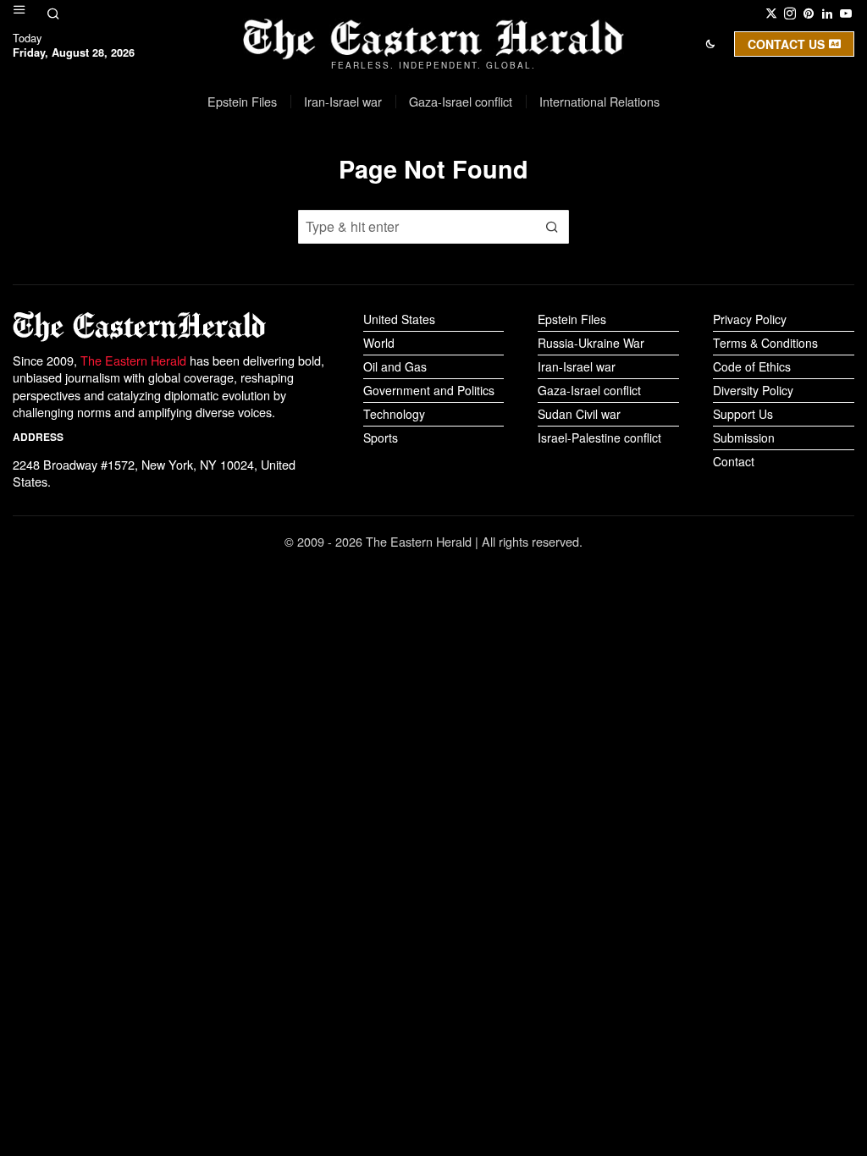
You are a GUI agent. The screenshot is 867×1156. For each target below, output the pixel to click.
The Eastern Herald (133, 360)
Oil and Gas (395, 366)
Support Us (743, 413)
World (379, 342)
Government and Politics (428, 390)
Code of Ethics (752, 366)
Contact (733, 461)
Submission (744, 437)
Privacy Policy (750, 319)
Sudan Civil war (579, 413)
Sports (380, 437)
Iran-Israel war (577, 366)
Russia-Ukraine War (591, 342)
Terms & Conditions (765, 342)
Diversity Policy (753, 390)
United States (399, 319)
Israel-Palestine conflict (599, 437)
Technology (394, 413)
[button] (552, 227)
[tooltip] (771, 13)
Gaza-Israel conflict (589, 390)
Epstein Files (572, 319)
